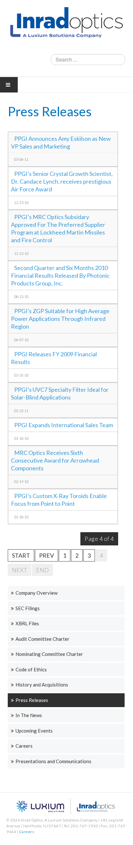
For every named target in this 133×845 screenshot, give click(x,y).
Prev (46, 555)
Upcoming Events (34, 731)
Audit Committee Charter (42, 639)
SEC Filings (27, 608)
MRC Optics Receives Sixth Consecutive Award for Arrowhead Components (55, 460)
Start (21, 555)
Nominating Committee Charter (49, 654)
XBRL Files (27, 623)
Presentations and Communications (53, 761)
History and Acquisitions (41, 684)
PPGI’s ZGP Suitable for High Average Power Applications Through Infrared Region (60, 318)
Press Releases (31, 700)
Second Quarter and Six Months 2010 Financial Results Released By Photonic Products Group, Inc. (60, 275)
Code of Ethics (31, 669)
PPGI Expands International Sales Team (63, 424)
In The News (28, 715)
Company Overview (36, 593)
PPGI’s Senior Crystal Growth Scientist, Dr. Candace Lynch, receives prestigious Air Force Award (62, 181)
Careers (24, 746)
